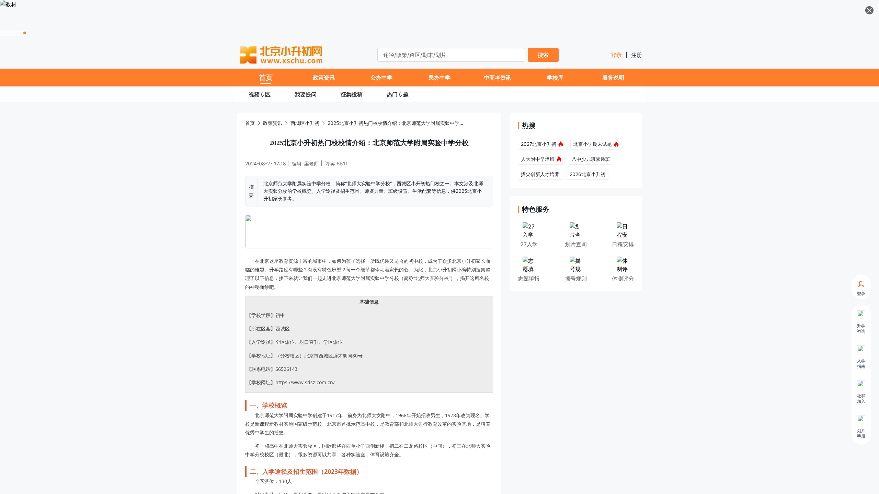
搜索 (543, 54)
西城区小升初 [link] (304, 123)
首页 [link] (250, 123)
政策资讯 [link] (272, 123)
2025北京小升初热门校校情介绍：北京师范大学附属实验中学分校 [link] (398, 123)
